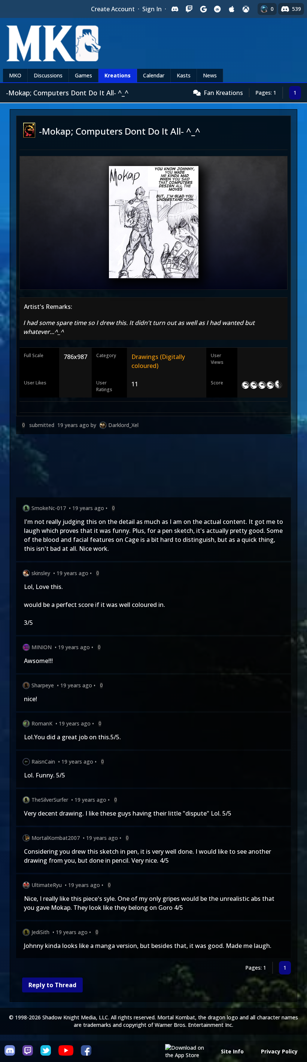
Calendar (153, 75)
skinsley (40, 573)
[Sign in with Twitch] (189, 9)
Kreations (117, 75)
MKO (15, 75)
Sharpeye (42, 685)
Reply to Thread (52, 985)
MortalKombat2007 (55, 837)
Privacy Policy (279, 1051)
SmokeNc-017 (48, 508)
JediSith (40, 932)
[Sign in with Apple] (231, 9)
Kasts (184, 75)
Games (83, 75)
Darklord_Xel (123, 425)
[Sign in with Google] (203, 9)
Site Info (232, 1051)
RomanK (41, 723)
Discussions (48, 75)
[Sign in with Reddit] (217, 9)
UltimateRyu (46, 884)
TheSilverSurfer (49, 799)
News (210, 75)
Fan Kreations (223, 93)
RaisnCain (43, 761)
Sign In (152, 9)
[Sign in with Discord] (174, 9)
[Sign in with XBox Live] (246, 9)
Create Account (113, 9)
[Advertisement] (153, 467)
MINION (41, 647)
